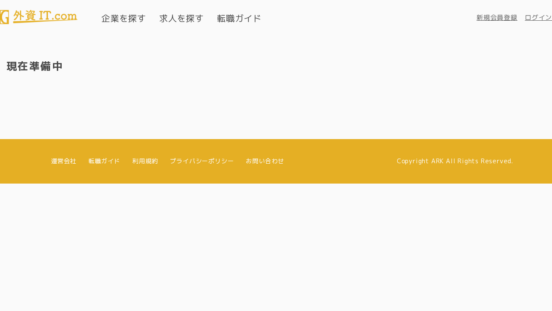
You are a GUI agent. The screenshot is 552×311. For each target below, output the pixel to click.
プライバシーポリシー (202, 161)
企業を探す (123, 18)
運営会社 (63, 161)
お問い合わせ (265, 161)
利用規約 (145, 161)
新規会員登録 (497, 17)
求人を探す (181, 18)
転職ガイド (239, 18)
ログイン (538, 17)
